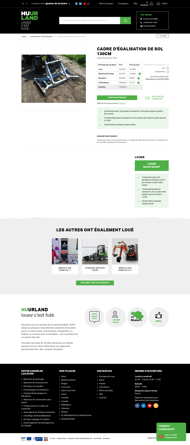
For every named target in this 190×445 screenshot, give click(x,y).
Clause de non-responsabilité (79, 438)
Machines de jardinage (34, 379)
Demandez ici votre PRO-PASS (157, 79)
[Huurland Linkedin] (143, 405)
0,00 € (164, 4)
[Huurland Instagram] (88, 3)
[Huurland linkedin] (80, 3)
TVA (163, 68)
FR (27, 3)
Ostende (65, 408)
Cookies (106, 438)
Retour (164, 36)
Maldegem (66, 405)
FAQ (135, 4)
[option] (53, 79)
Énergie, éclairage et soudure (37, 419)
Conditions (61, 438)
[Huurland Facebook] (76, 3)
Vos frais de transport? (158, 98)
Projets (102, 384)
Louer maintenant (117, 98)
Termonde (66, 387)
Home (24, 36)
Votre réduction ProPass (154, 65)
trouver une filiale (150, 19)
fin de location (149, 26)
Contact (102, 398)
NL (23, 3)
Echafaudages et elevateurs (36, 390)
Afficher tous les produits (95, 283)
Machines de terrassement (42, 36)
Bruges (64, 384)
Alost (63, 376)
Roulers (64, 412)
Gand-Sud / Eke (68, 391)
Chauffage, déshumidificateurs (37, 416)
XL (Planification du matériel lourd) (76, 415)
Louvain (64, 401)
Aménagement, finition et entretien (39, 412)
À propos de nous (107, 376)
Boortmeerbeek (68, 380)
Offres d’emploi (106, 4)
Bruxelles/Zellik (68, 419)
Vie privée (98, 438)
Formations (123, 4)
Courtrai (65, 398)
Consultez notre (49, 3)
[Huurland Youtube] (84, 3)
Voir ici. (123, 103)
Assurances (160, 71)
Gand (63, 394)
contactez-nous (150, 22)
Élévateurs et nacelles (33, 386)
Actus (101, 380)
